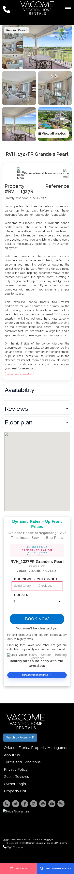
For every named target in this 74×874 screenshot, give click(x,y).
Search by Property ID (20, 737)
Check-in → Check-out (36, 579)
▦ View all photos (52, 133)
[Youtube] (51, 803)
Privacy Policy (16, 769)
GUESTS (21, 595)
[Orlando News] (61, 803)
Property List (15, 791)
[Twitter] (15, 803)
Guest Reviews (16, 776)
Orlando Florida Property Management (37, 748)
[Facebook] (24, 803)
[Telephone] (6, 803)
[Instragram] (33, 803)
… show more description (19, 374)
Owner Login (15, 784)
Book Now (37, 619)
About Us (12, 755)
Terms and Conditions (22, 762)
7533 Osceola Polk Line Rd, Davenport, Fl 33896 (28, 839)
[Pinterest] (42, 803)
